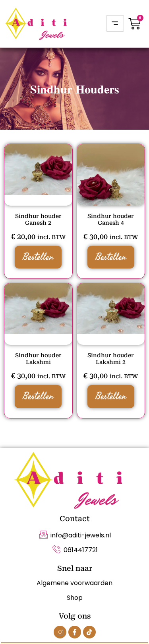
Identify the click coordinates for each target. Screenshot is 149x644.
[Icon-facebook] (74, 632)
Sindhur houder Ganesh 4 (110, 219)
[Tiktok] (89, 632)
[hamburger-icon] (115, 23)
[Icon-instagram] (60, 632)
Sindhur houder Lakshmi (38, 358)
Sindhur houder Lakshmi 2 (110, 358)
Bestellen (38, 257)
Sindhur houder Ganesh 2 (38, 219)
